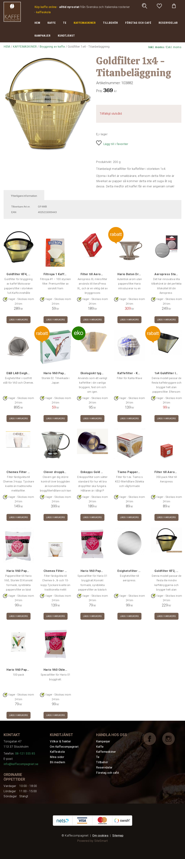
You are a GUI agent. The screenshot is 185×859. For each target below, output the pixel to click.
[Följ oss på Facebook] (152, 738)
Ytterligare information (24, 195)
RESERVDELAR (168, 22)
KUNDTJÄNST (66, 35)
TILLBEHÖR (110, 22)
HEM (37, 22)
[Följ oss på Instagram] (171, 738)
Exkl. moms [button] (173, 47)
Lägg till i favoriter (115, 144)
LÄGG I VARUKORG (18, 319)
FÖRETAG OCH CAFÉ (138, 22)
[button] (156, 47)
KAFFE (52, 22)
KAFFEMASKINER (85, 22)
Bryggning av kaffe (52, 46)
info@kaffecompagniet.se (21, 764)
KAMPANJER (43, 35)
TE (64, 22)
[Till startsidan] (12, 11)
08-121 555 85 (25, 753)
